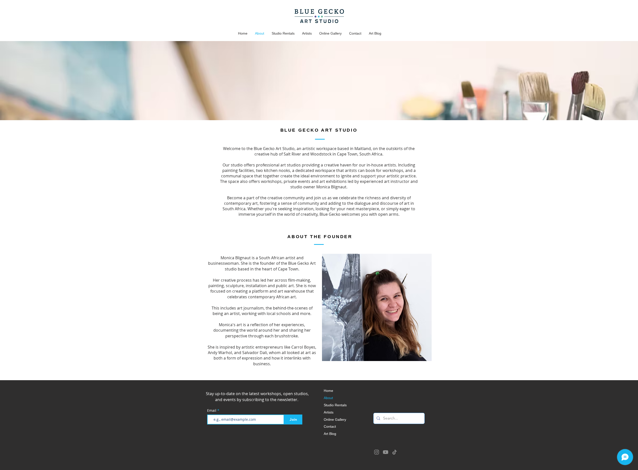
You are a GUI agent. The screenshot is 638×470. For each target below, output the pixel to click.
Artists (328, 412)
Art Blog (330, 434)
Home (328, 391)
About (328, 398)
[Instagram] (376, 452)
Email (212, 410)
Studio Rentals (335, 405)
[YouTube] (385, 452)
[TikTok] (394, 452)
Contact (330, 426)
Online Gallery (335, 419)
